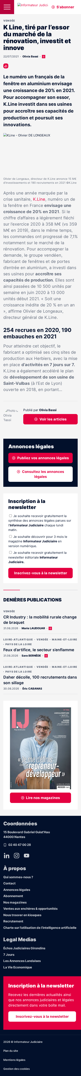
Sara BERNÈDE (31, 655)
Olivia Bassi (30, 56)
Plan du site (10, 1050)
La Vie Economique (17, 967)
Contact (9, 883)
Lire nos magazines (43, 798)
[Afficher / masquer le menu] (7, 7)
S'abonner (65, 7)
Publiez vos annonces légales (43, 458)
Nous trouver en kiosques (22, 915)
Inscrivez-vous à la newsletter (40, 573)
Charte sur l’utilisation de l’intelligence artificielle (39, 928)
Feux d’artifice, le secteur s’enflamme (38, 649)
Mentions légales (14, 1059)
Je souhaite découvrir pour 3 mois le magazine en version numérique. (37, 541)
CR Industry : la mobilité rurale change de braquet (40, 620)
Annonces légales (16, 890)
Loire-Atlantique (18, 639)
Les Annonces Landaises (22, 961)
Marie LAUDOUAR (33, 628)
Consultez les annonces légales (43, 474)
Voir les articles (53, 419)
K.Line (39, 199)
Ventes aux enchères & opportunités (30, 909)
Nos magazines (15, 902)
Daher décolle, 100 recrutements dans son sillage (40, 680)
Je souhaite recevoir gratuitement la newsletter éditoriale (37, 557)
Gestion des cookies (16, 1068)
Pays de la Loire (18, 644)
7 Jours (8, 955)
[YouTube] (26, 855)
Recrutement (13, 921)
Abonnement (13, 896)
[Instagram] (16, 855)
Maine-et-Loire (64, 639)
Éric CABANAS (32, 688)
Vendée (9, 20)
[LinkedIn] (6, 855)
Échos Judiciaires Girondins (24, 948)
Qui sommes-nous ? (18, 877)
